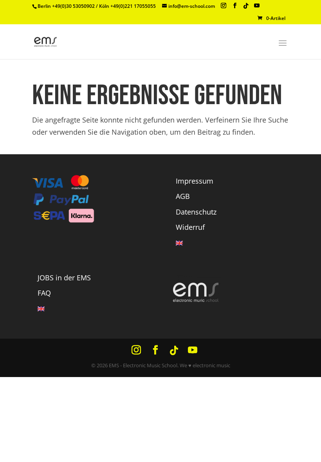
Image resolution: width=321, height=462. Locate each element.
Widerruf (190, 227)
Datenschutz (196, 212)
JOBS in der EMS (64, 277)
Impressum (194, 181)
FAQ (44, 293)
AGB (183, 196)
